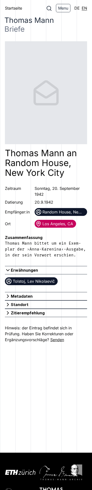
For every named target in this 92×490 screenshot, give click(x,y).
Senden (57, 339)
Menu (63, 8)
